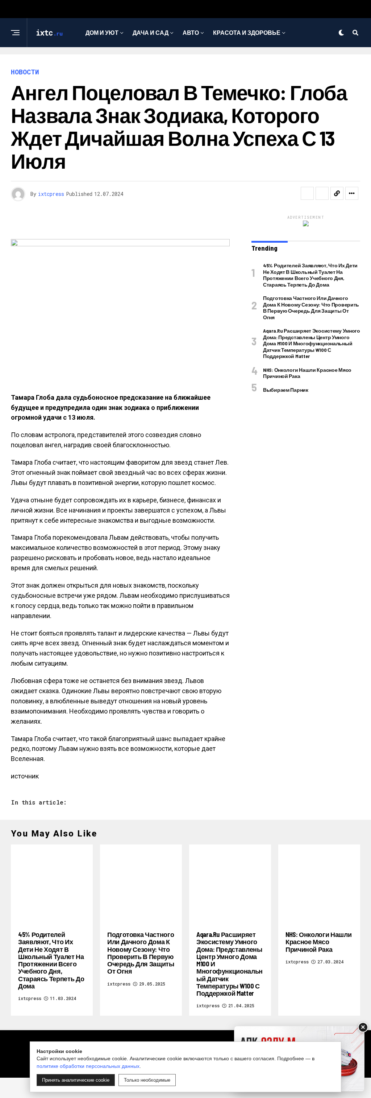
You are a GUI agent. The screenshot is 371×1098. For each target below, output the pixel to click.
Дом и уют (102, 32)
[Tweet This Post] (322, 193)
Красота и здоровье (246, 32)
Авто (191, 32)
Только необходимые (147, 1080)
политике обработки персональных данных (88, 1066)
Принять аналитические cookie (75, 1080)
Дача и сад (150, 32)
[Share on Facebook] (307, 193)
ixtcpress (51, 193)
